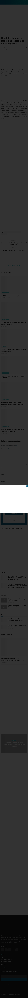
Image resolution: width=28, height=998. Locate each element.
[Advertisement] (14, 499)
